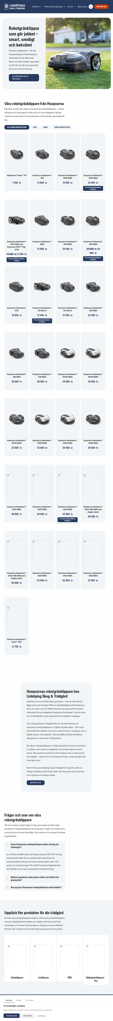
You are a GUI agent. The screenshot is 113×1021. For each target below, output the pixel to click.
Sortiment (36, 6)
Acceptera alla (11, 1016)
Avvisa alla (28, 1016)
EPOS (35, 127)
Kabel (45, 127)
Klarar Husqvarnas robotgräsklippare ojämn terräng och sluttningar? (35, 845)
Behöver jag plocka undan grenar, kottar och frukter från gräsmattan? (35, 878)
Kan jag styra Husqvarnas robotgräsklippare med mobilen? (36, 887)
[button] (24, 77)
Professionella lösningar (53, 6)
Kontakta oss (101, 7)
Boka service (83, 6)
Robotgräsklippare (62, 127)
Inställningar (41, 1016)
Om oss (70, 6)
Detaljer (19, 1000)
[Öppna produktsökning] (91, 6)
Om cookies (30, 1000)
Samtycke (9, 1000)
